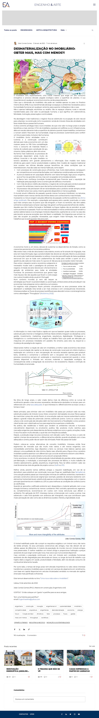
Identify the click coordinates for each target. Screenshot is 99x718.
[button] (94, 4)
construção (30, 606)
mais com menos (21, 618)
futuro (17, 614)
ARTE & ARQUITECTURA (46, 30)
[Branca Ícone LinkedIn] (66, 714)
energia (80, 610)
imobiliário (78, 606)
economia (70, 610)
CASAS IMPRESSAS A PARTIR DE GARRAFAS (79, 670)
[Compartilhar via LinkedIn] (24, 629)
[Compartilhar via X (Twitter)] (19, 629)
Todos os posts (10, 30)
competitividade (20, 610)
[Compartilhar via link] (29, 629)
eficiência (40, 614)
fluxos (65, 614)
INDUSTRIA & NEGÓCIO (37, 623)
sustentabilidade (65, 606)
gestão (73, 614)
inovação (40, 606)
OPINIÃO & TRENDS (21, 623)
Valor (48, 614)
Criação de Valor (28, 614)
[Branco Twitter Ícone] (70, 714)
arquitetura (33, 610)
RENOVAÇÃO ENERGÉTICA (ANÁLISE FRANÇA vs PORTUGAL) (17, 670)
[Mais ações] (84, 43)
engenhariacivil (51, 606)
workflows (44, 618)
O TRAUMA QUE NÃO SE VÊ (49, 670)
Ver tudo (92, 646)
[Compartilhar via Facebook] (15, 629)
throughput (34, 618)
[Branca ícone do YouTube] (79, 714)
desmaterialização (58, 610)
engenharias (44, 610)
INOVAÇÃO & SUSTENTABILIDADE (58, 623)
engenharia (19, 606)
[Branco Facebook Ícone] (62, 714)
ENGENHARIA (26, 30)
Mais (63, 30)
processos (56, 614)
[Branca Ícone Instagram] (75, 714)
